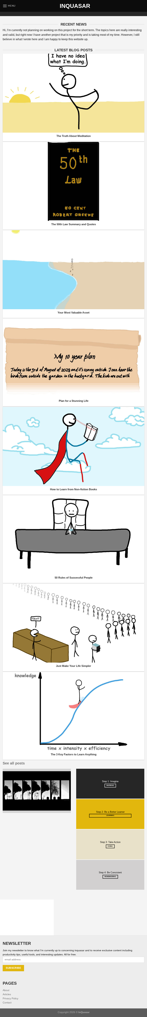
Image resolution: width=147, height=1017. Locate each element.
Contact (7, 1002)
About (6, 990)
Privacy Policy (10, 998)
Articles (7, 994)
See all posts (14, 763)
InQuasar (73, 6)
